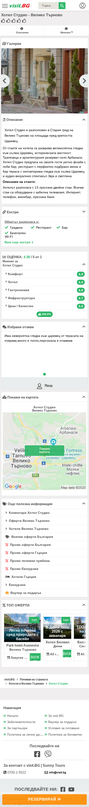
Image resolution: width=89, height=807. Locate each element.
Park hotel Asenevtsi (22, 645)
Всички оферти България (31, 537)
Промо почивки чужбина (29, 561)
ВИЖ (35, 657)
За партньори (17, 728)
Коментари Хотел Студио (29, 513)
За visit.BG (56, 716)
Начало (12, 716)
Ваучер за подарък (25, 593)
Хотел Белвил (58, 642)
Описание (22, 32)
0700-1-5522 (16, 772)
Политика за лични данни (26, 734)
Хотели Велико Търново (28, 529)
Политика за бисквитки (65, 734)
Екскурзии (17, 585)
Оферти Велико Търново (29, 521)
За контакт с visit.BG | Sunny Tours (34, 765)
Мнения (66, 32)
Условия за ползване (63, 728)
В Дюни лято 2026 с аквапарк (57, 631)
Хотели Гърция (23, 577)
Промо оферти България (30, 545)
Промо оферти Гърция (28, 553)
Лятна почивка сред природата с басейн (22, 634)
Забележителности (21, 722)
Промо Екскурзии (23, 569)
